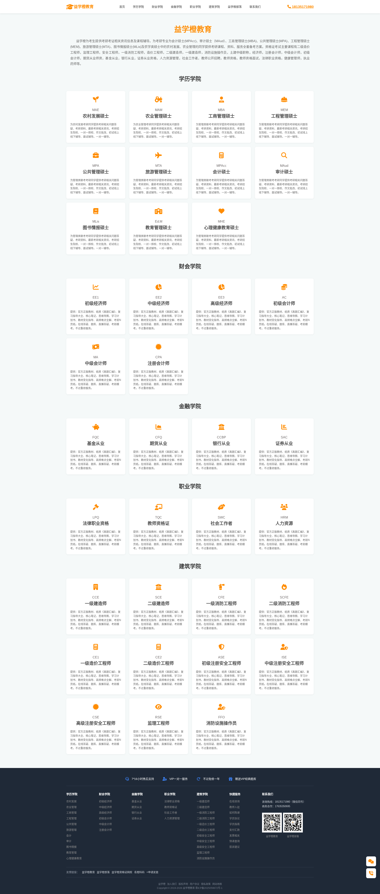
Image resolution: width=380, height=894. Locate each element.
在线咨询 (234, 801)
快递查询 (234, 841)
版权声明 (183, 884)
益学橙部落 (235, 6)
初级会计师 (105, 818)
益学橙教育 (88, 872)
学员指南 (234, 824)
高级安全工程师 (206, 846)
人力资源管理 (172, 818)
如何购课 (234, 812)
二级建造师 (203, 807)
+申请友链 (152, 872)
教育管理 (71, 852)
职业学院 (195, 6)
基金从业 (137, 801)
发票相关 (234, 835)
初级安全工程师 (206, 835)
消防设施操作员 (206, 858)
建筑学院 (214, 6)
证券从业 (137, 818)
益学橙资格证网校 (122, 872)
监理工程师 (203, 852)
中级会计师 (105, 824)
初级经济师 (105, 801)
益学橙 (161, 884)
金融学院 (176, 6)
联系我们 (255, 6)
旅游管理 (71, 829)
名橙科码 (139, 872)
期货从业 (137, 807)
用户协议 (194, 884)
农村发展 (71, 801)
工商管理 (71, 812)
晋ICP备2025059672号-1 (208, 888)
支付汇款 (234, 829)
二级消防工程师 (206, 818)
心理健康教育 (74, 858)
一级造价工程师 (206, 824)
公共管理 (71, 824)
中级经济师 (105, 807)
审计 (68, 841)
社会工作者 (170, 812)
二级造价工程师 (206, 829)
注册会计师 (105, 829)
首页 (122, 6)
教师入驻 (234, 807)
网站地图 (217, 884)
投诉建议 (234, 846)
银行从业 (137, 812)
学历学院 (138, 6)
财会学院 (157, 6)
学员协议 (234, 818)
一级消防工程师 (206, 812)
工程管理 (71, 818)
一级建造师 (203, 801)
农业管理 (71, 807)
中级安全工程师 (206, 841)
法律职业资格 (172, 801)
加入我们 (172, 884)
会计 (68, 835)
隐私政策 (206, 884)
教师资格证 (170, 807)
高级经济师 (105, 812)
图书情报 (71, 846)
